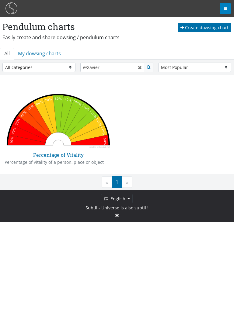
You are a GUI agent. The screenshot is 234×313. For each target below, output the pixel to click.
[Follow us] (117, 215)
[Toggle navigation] (225, 8)
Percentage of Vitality (58, 155)
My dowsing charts (39, 53)
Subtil (91, 208)
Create (206, 27)
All (7, 53)
